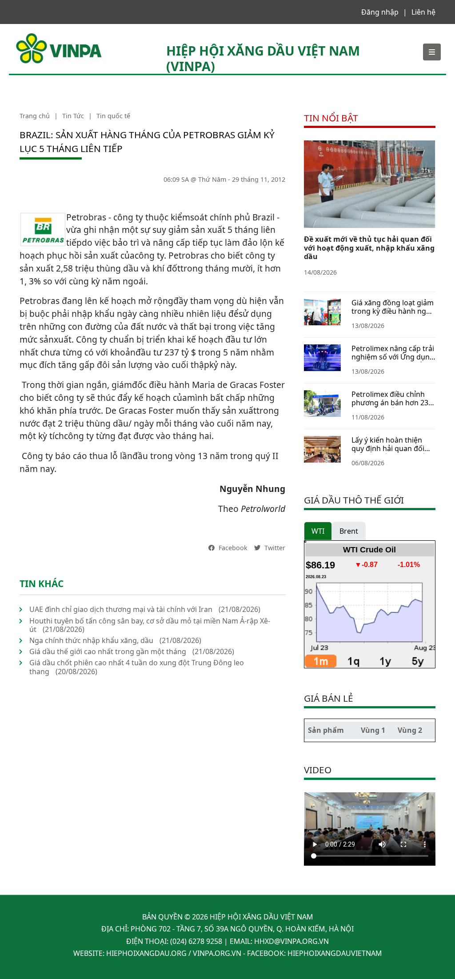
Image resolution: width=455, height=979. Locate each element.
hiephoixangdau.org (146, 953)
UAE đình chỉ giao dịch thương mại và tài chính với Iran (120, 609)
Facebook (232, 547)
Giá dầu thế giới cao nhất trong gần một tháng (107, 651)
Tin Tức (73, 116)
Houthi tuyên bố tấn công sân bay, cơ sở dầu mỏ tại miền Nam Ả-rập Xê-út (149, 625)
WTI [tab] (317, 531)
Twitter (274, 547)
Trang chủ (35, 116)
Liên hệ (423, 12)
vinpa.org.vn (217, 953)
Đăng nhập (380, 12)
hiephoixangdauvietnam (334, 953)
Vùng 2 (410, 730)
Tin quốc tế (113, 116)
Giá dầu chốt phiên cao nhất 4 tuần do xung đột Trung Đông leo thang (136, 667)
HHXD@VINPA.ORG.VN (291, 941)
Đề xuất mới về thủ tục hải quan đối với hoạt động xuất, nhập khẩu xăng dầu (369, 247)
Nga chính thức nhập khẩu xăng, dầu (91, 640)
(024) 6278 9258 (196, 941)
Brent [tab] (348, 531)
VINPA (24, 35)
